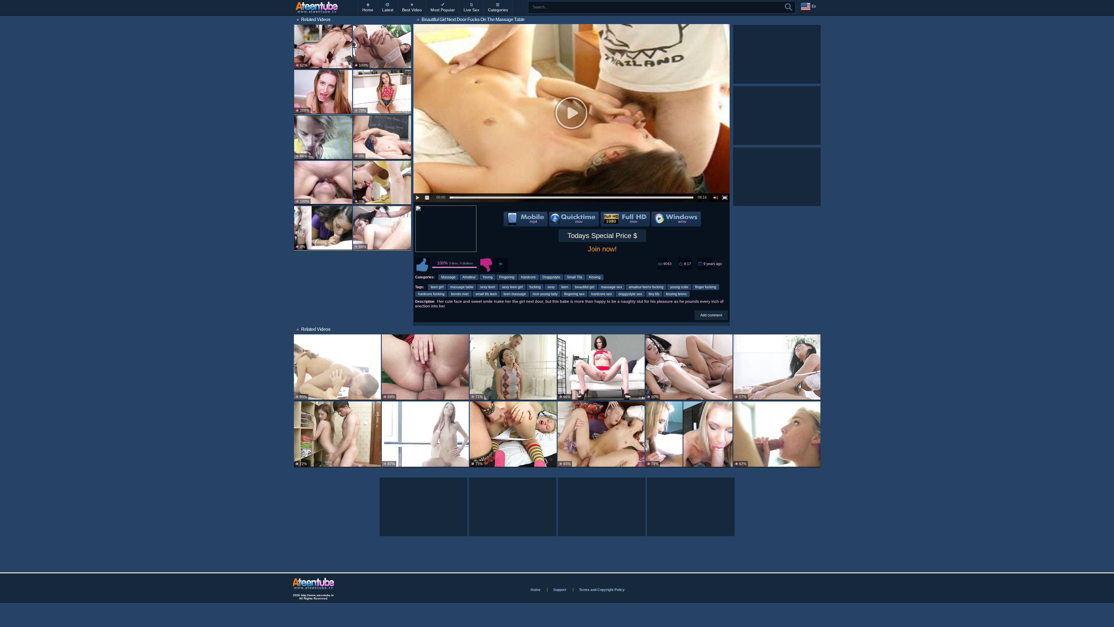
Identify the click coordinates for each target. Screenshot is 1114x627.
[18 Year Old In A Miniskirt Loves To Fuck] (337, 367)
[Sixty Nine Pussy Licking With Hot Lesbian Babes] (323, 183)
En (814, 6)
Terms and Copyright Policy (602, 590)
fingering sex (574, 294)
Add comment (711, 315)
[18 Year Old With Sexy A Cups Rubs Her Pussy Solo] (425, 434)
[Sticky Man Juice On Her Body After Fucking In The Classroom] (382, 138)
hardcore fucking (431, 294)
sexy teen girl (512, 287)
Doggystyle (551, 277)
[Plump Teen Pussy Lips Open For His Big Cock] (323, 92)
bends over (460, 294)
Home (367, 10)
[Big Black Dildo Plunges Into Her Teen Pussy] (601, 367)
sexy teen (487, 287)
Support (559, 590)
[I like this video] (422, 265)
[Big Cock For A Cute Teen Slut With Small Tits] (382, 92)
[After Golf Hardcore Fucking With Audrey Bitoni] (776, 367)
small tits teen (486, 294)
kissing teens (676, 294)
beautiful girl (584, 287)
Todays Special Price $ (602, 235)
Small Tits (574, 277)
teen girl (437, 287)
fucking (535, 287)
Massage (448, 277)
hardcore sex (601, 294)
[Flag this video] (500, 265)
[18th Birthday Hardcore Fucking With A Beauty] (776, 434)
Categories (498, 10)
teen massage (515, 294)
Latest (387, 10)
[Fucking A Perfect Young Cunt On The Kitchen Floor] (323, 47)
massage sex (611, 287)
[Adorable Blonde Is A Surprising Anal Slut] (513, 434)
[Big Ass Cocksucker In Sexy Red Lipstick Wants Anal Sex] (425, 367)
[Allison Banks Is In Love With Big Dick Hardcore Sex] (689, 367)
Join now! (602, 249)
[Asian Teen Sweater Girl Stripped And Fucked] (513, 367)
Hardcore (528, 277)
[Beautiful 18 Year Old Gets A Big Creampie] (337, 434)
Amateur (469, 277)
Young (487, 277)
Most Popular (443, 10)
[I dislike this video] (486, 265)
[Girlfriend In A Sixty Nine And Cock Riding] (382, 183)
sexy (551, 287)
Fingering (506, 277)
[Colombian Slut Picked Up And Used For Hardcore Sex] (382, 228)
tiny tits (654, 294)
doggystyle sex (630, 294)
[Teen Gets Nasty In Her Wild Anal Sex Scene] (382, 47)
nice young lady (545, 294)
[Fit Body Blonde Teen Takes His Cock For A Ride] (323, 138)
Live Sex (471, 10)
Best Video (412, 10)
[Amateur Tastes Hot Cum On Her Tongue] (689, 434)
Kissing (595, 277)
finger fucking (705, 287)
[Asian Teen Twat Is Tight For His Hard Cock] (601, 434)
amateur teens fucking (646, 287)
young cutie (679, 287)
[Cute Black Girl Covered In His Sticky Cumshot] (323, 228)
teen (564, 287)
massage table (461, 287)
